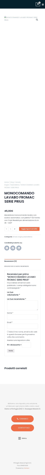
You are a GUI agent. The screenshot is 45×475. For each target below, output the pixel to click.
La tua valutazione (13, 293)
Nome (10, 313)
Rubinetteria (15, 185)
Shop (12, 182)
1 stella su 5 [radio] (28, 293)
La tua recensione (16, 299)
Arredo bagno (18, 237)
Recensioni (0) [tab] (10, 261)
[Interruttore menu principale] (43, 4)
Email (9, 322)
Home (6, 182)
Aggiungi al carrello (29, 229)
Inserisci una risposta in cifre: (18, 340)
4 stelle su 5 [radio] (35, 293)
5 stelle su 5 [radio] (28, 295)
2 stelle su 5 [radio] (30, 293)
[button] (37, 20)
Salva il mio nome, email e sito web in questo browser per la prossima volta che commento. (22, 334)
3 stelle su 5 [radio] (33, 293)
